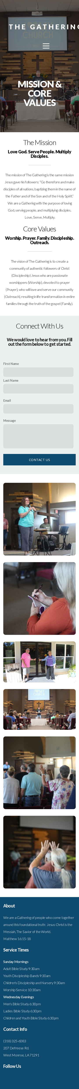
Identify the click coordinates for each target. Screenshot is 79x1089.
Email (7, 400)
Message (9, 420)
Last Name (10, 380)
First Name (11, 364)
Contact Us (39, 459)
